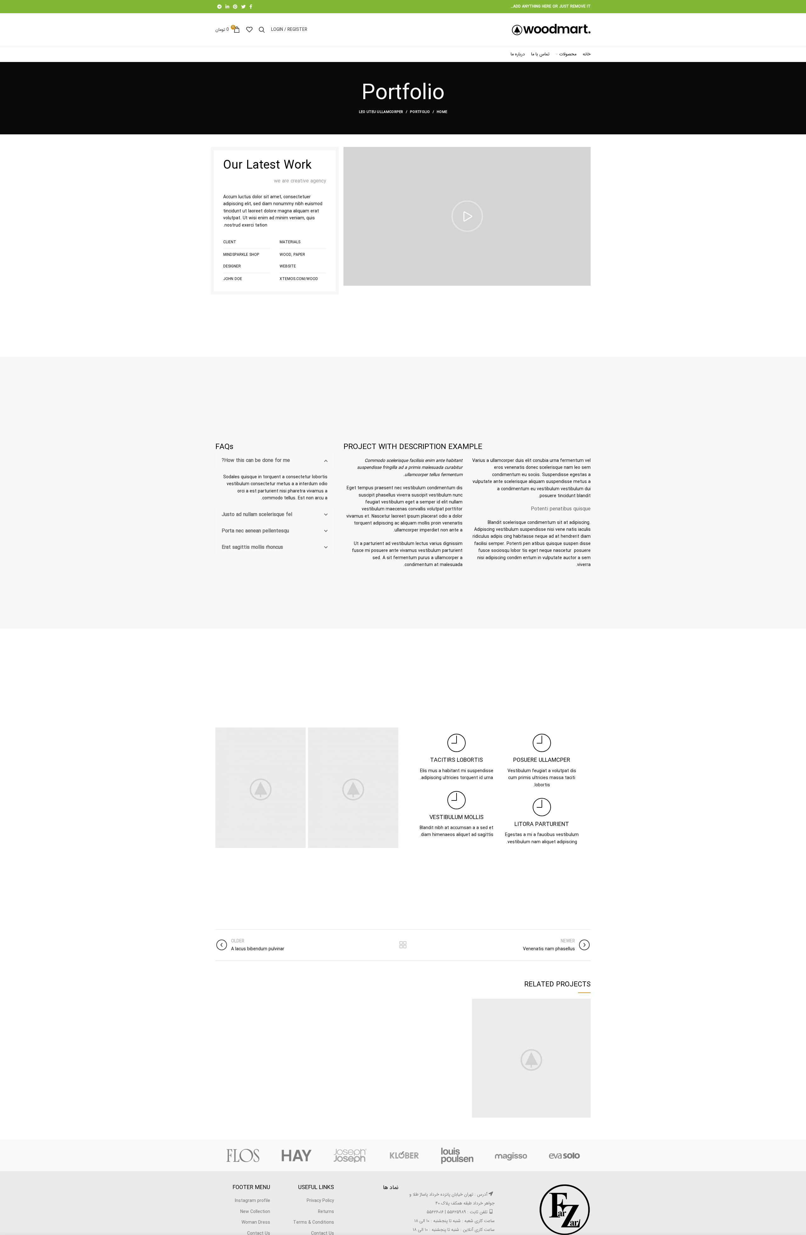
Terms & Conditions (313, 1222)
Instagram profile (252, 1200)
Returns (326, 1211)
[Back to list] (403, 945)
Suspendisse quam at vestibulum (531, 1058)
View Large (476, 1003)
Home (442, 112)
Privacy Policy (320, 1200)
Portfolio (420, 112)
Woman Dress (255, 1222)
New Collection (255, 1211)
